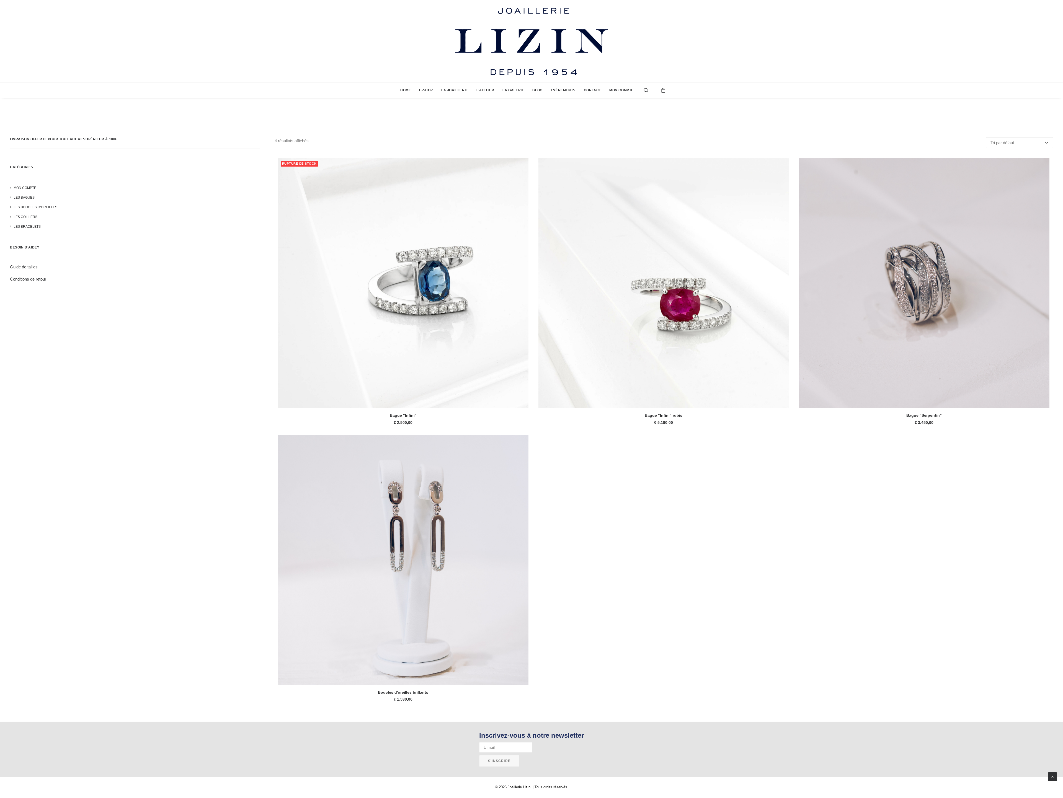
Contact (592, 90)
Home (405, 90)
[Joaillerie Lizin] (531, 41)
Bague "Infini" (403, 415)
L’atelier (485, 90)
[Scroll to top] (1052, 776)
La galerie (513, 90)
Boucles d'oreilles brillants (403, 692)
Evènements (563, 90)
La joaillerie (454, 90)
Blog (537, 90)
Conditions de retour (28, 279)
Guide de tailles (24, 267)
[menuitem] (405, 90)
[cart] (661, 90)
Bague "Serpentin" (924, 415)
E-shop (426, 90)
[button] (650, 90)
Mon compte (621, 90)
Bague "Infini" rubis (663, 415)
